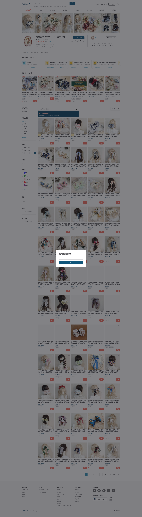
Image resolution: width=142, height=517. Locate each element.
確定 (71, 262)
